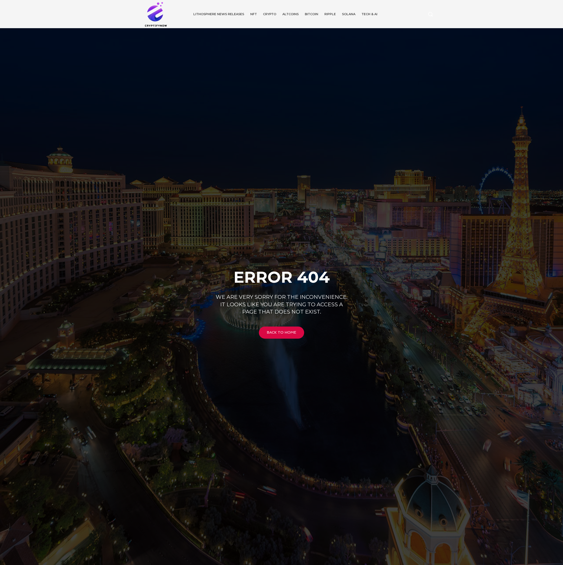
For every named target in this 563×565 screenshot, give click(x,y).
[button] (430, 14)
